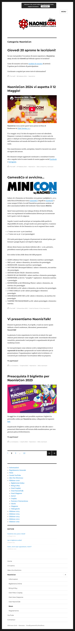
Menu (63, 11)
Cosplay (14, 498)
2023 (39, 365)
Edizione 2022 (14, 519)
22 (25, 453)
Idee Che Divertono (16, 478)
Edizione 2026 (14, 480)
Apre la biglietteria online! (14, 540)
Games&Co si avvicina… (25, 177)
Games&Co (34, 201)
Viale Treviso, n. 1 (24, 128)
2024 (38, 166)
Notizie (10, 529)
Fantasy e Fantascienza (19, 501)
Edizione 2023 (14, 516)
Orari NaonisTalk (17, 491)
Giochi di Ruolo (33, 308)
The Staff (12, 76)
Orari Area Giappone (16, 597)
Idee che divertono (14, 570)
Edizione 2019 (14, 522)
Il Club (41, 308)
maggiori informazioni (33, 6)
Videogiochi (15, 509)
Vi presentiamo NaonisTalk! (29, 319)
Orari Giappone (16, 493)
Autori (13, 496)
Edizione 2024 (14, 514)
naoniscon (50, 166)
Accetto (45, 6)
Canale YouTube (15, 475)
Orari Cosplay (16, 488)
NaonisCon (32, 76)
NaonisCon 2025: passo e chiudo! (16, 534)
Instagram (12, 162)
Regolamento (14, 611)
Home (9, 561)
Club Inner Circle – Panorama (16, 625)
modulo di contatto (36, 64)
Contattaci (11, 620)
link (8, 421)
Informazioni (14, 468)
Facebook (53, 159)
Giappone (14, 506)
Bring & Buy (15, 486)
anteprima (43, 166)
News (11, 473)
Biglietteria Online (17, 483)
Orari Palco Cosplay (15, 593)
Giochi (13, 504)
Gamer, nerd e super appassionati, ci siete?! (19, 546)
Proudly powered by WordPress (35, 625)
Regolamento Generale (17, 470)
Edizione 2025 (14, 511)
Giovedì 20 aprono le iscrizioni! (31, 50)
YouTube (10, 615)
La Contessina (14, 365)
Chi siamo (11, 566)
